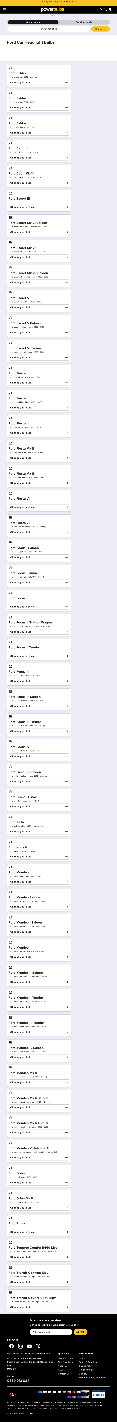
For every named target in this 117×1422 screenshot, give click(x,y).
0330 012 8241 (19, 1380)
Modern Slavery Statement (92, 1377)
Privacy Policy (86, 1369)
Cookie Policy (86, 1366)
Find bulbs (100, 29)
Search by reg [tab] (33, 22)
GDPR (82, 1358)
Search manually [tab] (84, 22)
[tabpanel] (58, 29)
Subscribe (80, 1332)
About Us (62, 1366)
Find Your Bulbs (66, 1362)
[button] (4, 9)
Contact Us (63, 1373)
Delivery (83, 1373)
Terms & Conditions (89, 1362)
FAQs (60, 1369)
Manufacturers (65, 1358)
